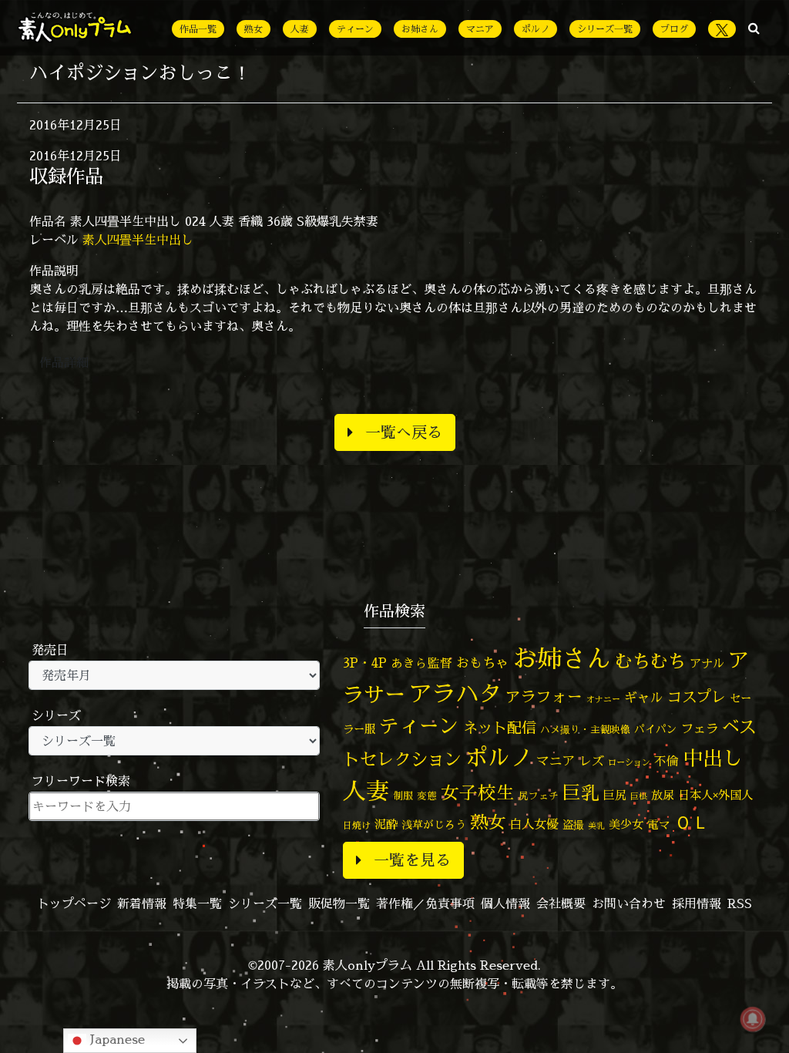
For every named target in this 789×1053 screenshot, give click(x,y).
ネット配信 (499, 727)
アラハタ (455, 694)
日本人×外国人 (715, 795)
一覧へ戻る (403, 432)
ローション (629, 762)
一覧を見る (412, 859)
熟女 (253, 28)
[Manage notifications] (752, 1019)
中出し (713, 758)
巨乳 (580, 793)
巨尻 (614, 795)
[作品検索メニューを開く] (754, 28)
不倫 (666, 760)
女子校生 (478, 793)
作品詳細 (64, 362)
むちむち (650, 660)
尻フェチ (539, 795)
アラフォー (544, 696)
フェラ (699, 728)
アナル (707, 663)
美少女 (626, 824)
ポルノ (535, 28)
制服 (403, 795)
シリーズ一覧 (605, 28)
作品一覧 (198, 28)
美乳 (596, 825)
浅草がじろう (433, 824)
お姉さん (419, 28)
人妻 (299, 28)
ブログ (674, 28)
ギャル (643, 697)
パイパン (655, 729)
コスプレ (696, 697)
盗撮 (573, 825)
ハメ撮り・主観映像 (585, 729)
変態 (427, 795)
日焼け (357, 825)
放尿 (662, 795)
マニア (480, 28)
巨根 (638, 796)
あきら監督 (421, 662)
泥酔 (386, 824)
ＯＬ (692, 821)
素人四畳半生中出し (137, 239)
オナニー (603, 699)
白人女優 (534, 824)
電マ (658, 824)
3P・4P (365, 662)
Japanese (115, 1039)
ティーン (355, 28)
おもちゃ (482, 662)
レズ (591, 760)
